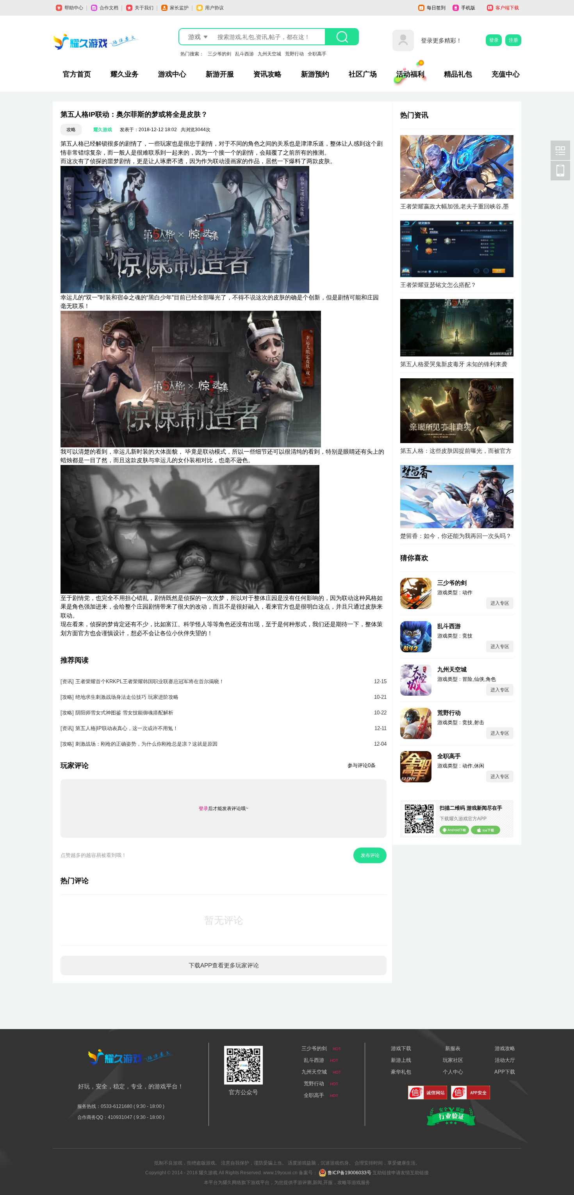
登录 (494, 40)
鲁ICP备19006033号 (349, 1172)
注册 (513, 40)
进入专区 (499, 603)
